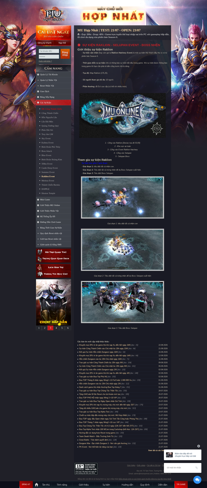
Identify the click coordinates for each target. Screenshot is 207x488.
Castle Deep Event (50, 168)
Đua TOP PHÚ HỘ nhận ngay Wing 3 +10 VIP (98, 398)
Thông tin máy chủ (53, 274)
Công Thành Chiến (50, 113)
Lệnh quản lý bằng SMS (50, 244)
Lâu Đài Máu (47, 121)
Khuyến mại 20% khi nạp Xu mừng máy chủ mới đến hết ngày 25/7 (106, 405)
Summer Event (48, 172)
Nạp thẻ (62, 43)
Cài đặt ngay (53, 32)
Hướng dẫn (127, 484)
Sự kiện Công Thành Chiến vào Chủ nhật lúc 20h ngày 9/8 (103, 366)
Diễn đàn (163, 484)
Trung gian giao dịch (53, 259)
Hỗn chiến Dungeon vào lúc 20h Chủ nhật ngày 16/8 (100, 359)
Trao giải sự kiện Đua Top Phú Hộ (93, 377)
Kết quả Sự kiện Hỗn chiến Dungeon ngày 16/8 (98, 352)
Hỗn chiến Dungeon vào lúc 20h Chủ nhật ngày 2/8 (100, 384)
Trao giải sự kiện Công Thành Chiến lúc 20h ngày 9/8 (101, 363)
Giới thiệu (131, 465)
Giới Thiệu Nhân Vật (49, 211)
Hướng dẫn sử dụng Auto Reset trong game (97, 433)
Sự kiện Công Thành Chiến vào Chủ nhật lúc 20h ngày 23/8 (103, 348)
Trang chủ (78, 34)
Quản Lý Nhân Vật (48, 80)
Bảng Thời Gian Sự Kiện (51, 228)
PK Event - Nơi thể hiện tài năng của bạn (96, 447)
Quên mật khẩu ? (45, 61)
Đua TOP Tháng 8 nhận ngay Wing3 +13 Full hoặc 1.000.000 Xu (105, 380)
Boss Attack (47, 151)
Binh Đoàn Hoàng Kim (52, 159)
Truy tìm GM (47, 134)
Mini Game (45, 199)
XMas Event (47, 164)
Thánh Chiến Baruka (51, 185)
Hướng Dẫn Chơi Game (50, 222)
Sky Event (46, 138)
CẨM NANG (53, 67)
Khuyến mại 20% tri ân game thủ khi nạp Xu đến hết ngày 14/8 (104, 355)
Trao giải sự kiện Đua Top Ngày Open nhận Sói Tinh (100, 401)
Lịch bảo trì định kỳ (53, 267)
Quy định (145, 484)
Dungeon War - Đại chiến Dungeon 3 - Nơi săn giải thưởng (103, 443)
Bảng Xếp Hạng (47, 97)
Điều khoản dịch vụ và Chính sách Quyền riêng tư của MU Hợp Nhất (145, 479)
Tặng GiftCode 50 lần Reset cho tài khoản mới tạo (99, 394)
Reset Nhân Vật (47, 86)
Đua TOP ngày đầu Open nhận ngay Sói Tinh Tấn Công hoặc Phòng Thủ (108, 419)
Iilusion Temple (48, 193)
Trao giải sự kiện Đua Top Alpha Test (94, 412)
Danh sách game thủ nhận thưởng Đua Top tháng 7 (100, 387)
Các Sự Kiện (45, 102)
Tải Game (181, 484)
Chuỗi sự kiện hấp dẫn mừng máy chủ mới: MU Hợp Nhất (103, 415)
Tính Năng (62, 484)
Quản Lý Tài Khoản (49, 74)
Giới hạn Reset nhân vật (50, 239)
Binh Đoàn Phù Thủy (51, 147)
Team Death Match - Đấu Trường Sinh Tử (96, 436)
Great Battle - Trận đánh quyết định (93, 440)
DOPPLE (45, 189)
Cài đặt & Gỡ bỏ (153, 465)
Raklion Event (48, 176)
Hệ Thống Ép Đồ (47, 216)
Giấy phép (141, 465)
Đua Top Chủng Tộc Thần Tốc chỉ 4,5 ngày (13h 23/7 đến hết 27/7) (106, 426)
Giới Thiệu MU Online (50, 205)
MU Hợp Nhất (53, 13)
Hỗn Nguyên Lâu (49, 117)
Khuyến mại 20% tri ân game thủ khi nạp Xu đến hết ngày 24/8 (104, 345)
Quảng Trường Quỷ (50, 126)
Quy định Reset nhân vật (51, 233)
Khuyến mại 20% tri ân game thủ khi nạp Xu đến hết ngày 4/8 (104, 373)
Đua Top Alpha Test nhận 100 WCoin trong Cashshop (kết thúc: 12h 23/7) (109, 429)
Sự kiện (106, 484)
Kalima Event (48, 143)
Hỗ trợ (53, 252)
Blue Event (46, 155)
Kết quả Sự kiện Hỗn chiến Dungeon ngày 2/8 (98, 370)
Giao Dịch (44, 91)
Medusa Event (48, 180)
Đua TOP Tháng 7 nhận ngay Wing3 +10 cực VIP (99, 422)
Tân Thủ (45, 484)
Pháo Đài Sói (47, 130)
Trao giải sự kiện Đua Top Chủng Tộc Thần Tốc (98, 391)
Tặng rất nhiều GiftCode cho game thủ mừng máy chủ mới (103, 408)
